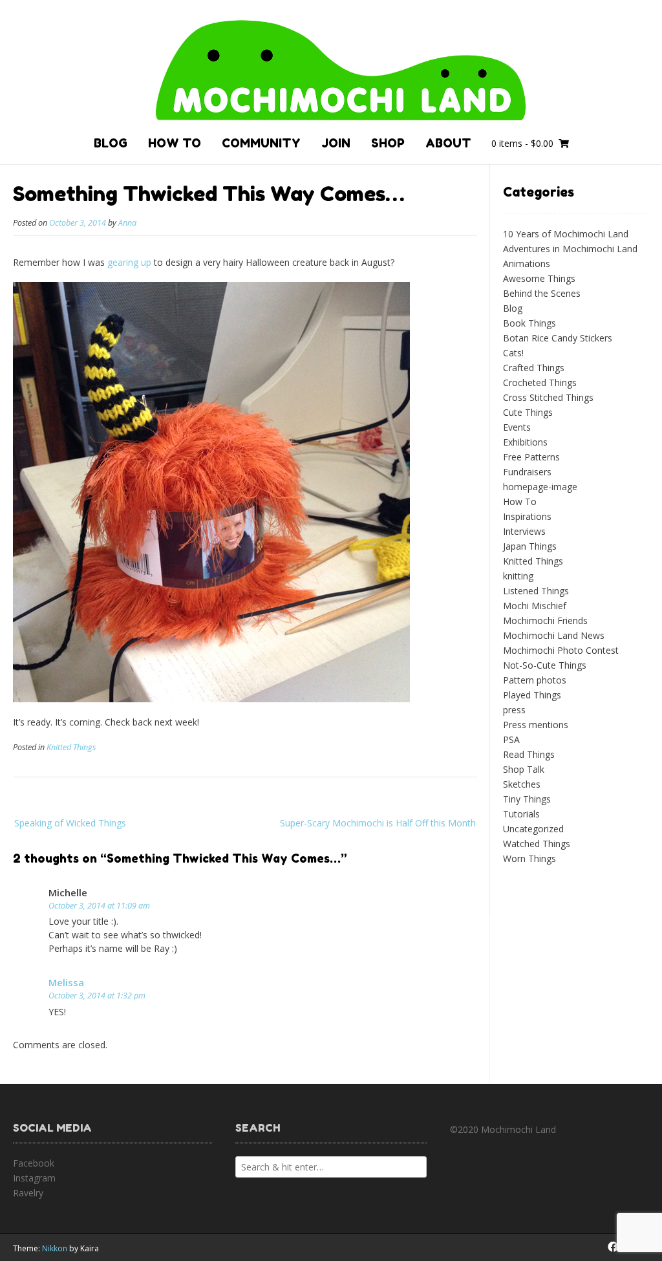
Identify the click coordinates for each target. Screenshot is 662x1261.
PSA (511, 739)
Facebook (33, 1163)
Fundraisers (527, 472)
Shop (388, 143)
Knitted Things (71, 747)
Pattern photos (534, 680)
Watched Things (536, 843)
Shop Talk (523, 769)
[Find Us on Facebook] (613, 1247)
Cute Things (528, 412)
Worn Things (529, 858)
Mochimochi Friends (545, 620)
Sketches (521, 784)
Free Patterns (531, 457)
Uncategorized (533, 829)
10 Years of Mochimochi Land (565, 234)
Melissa (66, 982)
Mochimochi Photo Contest (561, 650)
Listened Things (536, 591)
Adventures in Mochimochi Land (570, 248)
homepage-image (540, 486)
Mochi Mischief (534, 605)
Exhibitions (525, 442)
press (514, 710)
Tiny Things (527, 799)
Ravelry (28, 1193)
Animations (526, 263)
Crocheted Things (540, 382)
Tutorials (521, 814)
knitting (518, 576)
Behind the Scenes (542, 293)
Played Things (532, 695)
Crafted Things (533, 367)
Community (261, 143)
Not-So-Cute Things (544, 665)
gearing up (129, 262)
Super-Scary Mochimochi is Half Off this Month (378, 823)
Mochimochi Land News (553, 635)
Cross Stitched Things (548, 397)
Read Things (529, 754)
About (448, 143)
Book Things (529, 323)
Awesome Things (539, 278)
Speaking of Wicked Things (70, 823)
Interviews (524, 531)
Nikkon (54, 1248)
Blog (110, 143)
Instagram (34, 1178)
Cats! (513, 353)
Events (517, 427)
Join (335, 143)
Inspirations (527, 516)
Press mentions (535, 724)
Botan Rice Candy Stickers (557, 338)
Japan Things (530, 546)
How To (174, 143)
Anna (127, 222)
